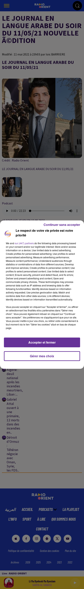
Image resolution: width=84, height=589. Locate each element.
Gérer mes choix (42, 356)
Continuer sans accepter (62, 224)
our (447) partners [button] (24, 243)
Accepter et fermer (42, 342)
